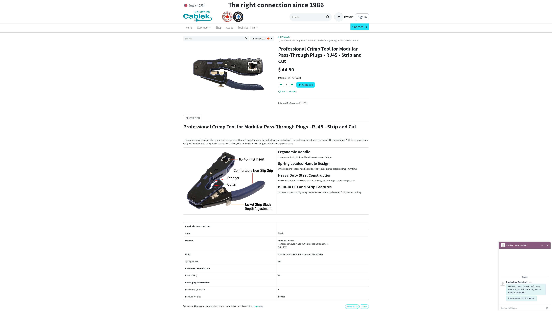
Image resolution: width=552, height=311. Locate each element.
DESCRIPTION (193, 118)
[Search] (328, 17)
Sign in (362, 17)
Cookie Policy (258, 306)
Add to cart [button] (307, 84)
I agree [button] (364, 306)
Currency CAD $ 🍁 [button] (261, 38)
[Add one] (292, 84)
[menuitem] (189, 27)
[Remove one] (281, 84)
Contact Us (359, 27)
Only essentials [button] (352, 306)
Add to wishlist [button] (289, 91)
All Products (284, 36)
